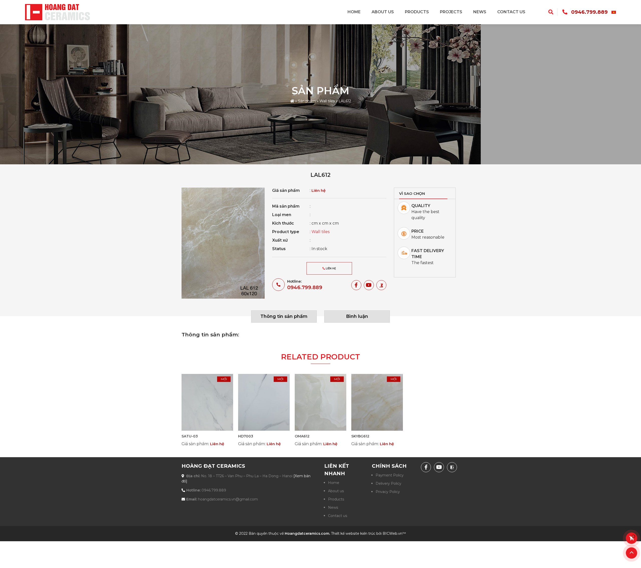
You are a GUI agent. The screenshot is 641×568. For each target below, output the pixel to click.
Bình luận (357, 316)
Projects (451, 12)
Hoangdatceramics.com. (307, 533)
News (479, 12)
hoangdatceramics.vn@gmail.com (228, 499)
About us (383, 12)
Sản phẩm (307, 101)
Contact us (511, 12)
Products (417, 12)
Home (354, 12)
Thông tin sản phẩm (283, 316)
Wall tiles (327, 101)
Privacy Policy (388, 491)
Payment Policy (390, 475)
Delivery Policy (388, 483)
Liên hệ (330, 268)
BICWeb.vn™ (394, 533)
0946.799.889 (589, 12)
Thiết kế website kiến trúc (353, 533)
